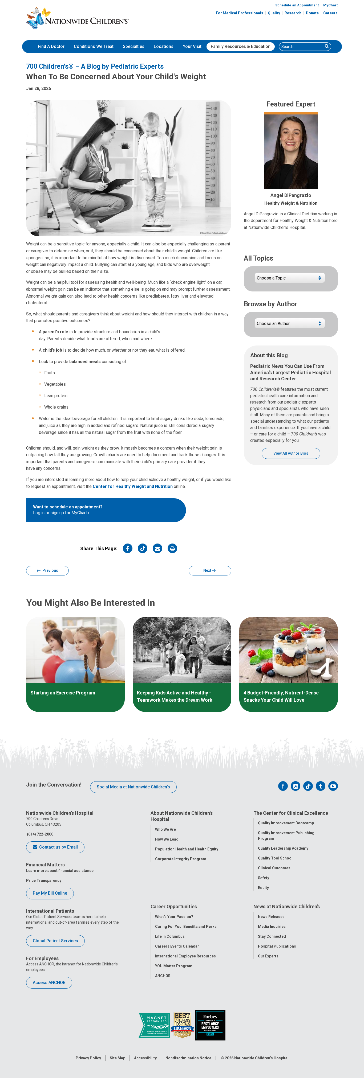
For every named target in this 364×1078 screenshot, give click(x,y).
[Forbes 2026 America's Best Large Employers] (210, 1025)
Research (293, 13)
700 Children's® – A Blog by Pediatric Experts (95, 66)
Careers (330, 13)
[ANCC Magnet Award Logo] (155, 1025)
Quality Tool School (275, 858)
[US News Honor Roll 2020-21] (183, 1025)
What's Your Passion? (174, 917)
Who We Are (165, 829)
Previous (50, 570)
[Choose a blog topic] (289, 280)
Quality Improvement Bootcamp (286, 823)
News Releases (271, 917)
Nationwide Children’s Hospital (261, 1058)
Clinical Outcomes (274, 868)
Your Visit (192, 46)
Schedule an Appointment (297, 5)
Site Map (117, 1058)
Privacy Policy (88, 1058)
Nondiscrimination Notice (188, 1058)
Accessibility (145, 1058)
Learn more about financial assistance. (60, 871)
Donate (312, 13)
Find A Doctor (51, 46)
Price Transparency (43, 880)
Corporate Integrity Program (180, 859)
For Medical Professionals (239, 13)
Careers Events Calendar (177, 946)
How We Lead (167, 839)
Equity (263, 888)
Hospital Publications (277, 946)
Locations (163, 46)
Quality (274, 13)
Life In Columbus (170, 936)
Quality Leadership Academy (283, 848)
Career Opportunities (174, 906)
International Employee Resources (185, 956)
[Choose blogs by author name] (289, 325)
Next (207, 570)
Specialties (133, 46)
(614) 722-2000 (39, 834)
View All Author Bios (290, 453)
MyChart (330, 5)
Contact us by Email (58, 847)
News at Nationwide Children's (286, 906)
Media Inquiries (272, 926)
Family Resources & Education (240, 46)
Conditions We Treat (94, 46)
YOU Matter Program (173, 966)
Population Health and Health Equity (186, 849)
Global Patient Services (55, 940)
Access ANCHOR (49, 982)
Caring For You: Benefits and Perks (186, 926)
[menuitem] (51, 46)
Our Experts (268, 956)
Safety (263, 878)
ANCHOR (163, 976)
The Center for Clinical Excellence (290, 813)
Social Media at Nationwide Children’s (133, 786)
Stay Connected (272, 936)
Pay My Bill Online (50, 893)
